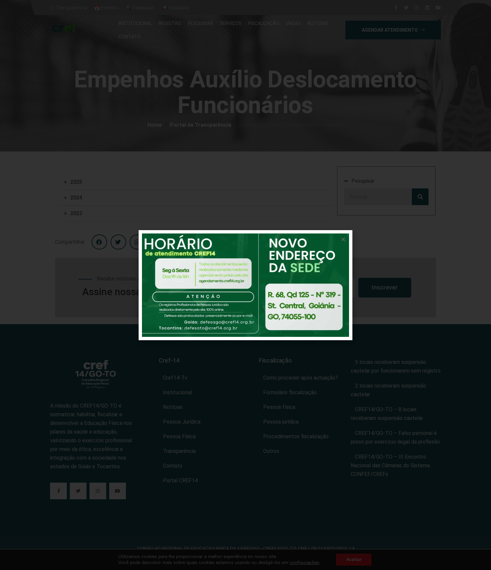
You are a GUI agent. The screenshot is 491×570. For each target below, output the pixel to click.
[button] (343, 239)
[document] (245, 285)
